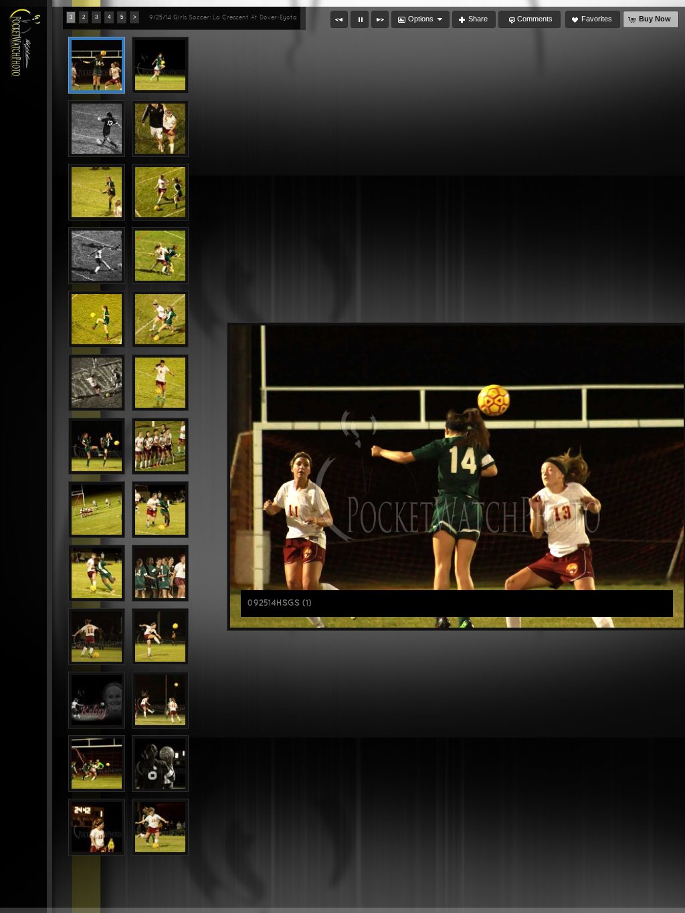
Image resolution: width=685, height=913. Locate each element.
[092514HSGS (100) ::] (97, 129)
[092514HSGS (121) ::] (160, 827)
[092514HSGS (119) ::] (97, 764)
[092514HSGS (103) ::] (160, 192)
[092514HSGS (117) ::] (97, 700)
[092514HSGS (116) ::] (160, 637)
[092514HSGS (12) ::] (160, 764)
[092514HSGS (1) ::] (97, 65)
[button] (339, 19)
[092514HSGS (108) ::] (97, 383)
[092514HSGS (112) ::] (160, 510)
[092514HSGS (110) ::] (160, 446)
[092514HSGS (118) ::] (160, 700)
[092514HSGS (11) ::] (97, 446)
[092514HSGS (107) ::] (160, 319)
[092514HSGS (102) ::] (97, 192)
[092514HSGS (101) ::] (160, 129)
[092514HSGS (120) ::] (97, 827)
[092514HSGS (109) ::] (160, 383)
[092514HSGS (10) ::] (160, 65)
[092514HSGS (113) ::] (97, 573)
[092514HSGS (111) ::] (97, 510)
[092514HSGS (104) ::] (97, 256)
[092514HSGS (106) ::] (97, 319)
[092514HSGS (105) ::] (160, 256)
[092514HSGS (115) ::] (97, 637)
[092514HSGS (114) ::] (160, 573)
